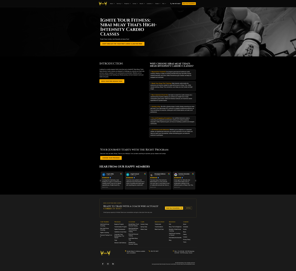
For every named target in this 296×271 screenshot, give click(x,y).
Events (185, 229)
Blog (170, 240)
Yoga (115, 240)
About (111, 3)
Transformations (159, 226)
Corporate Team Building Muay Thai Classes (119, 236)
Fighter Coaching (104, 232)
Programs (126, 3)
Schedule (185, 226)
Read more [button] (129, 187)
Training (119, 3)
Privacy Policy (186, 239)
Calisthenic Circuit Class (120, 231)
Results (141, 3)
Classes (157, 3)
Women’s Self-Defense (120, 242)
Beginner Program (119, 224)
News (184, 231)
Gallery (185, 234)
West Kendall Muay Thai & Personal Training (133, 230)
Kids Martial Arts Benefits (175, 237)
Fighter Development (119, 229)
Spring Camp (144, 226)
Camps (134, 3)
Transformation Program (120, 226)
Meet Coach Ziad (159, 229)
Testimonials (158, 224)
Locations (149, 3)
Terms (184, 242)
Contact (185, 237)
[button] (195, 180)
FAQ (163, 3)
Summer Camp (144, 224)
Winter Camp (144, 229)
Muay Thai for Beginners (175, 226)
